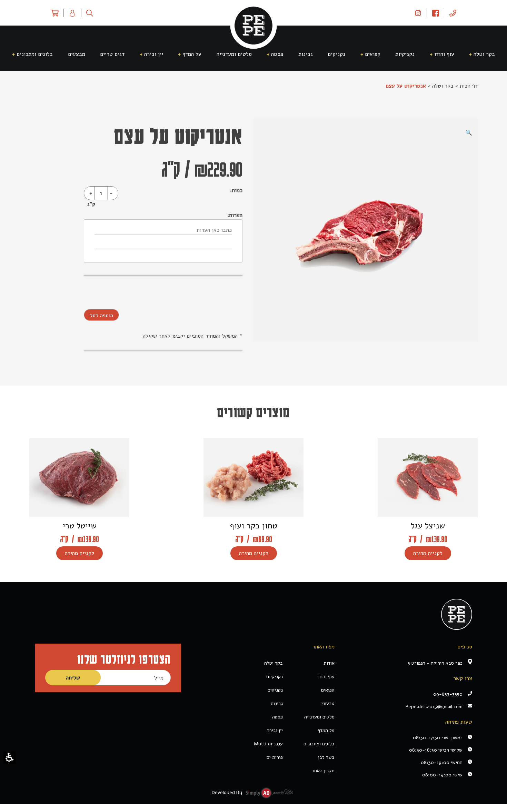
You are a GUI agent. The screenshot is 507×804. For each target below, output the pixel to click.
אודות (329, 663)
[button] (9, 758)
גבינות (276, 703)
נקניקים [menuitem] (336, 54)
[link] (418, 13)
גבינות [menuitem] (305, 54)
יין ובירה (275, 730)
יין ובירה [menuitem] (153, 54)
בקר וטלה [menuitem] (484, 54)
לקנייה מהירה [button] (428, 553)
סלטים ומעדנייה (319, 717)
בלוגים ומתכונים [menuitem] (35, 54)
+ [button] (90, 193)
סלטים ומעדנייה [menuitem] (234, 54)
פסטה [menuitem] (277, 54)
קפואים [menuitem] (372, 54)
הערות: (234, 215)
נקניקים (275, 690)
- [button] (111, 193)
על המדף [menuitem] (191, 54)
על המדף (326, 730)
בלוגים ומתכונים (319, 744)
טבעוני (328, 703)
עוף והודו (326, 676)
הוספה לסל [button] (101, 315)
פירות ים (275, 757)
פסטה (277, 717)
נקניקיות (274, 676)
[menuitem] (452, 13)
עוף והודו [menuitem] (444, 54)
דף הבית (469, 86)
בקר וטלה (443, 86)
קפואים (328, 690)
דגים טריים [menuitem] (112, 54)
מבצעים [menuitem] (76, 54)
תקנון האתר (323, 770)
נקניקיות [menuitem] (405, 54)
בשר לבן (326, 757)
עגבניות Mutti (268, 744)
